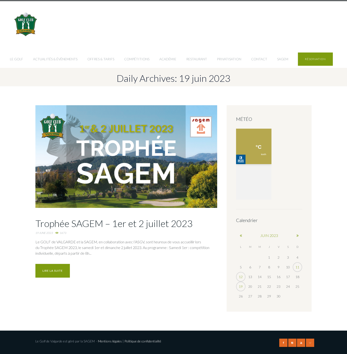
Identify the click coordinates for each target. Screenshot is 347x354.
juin (269, 235)
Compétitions (136, 59)
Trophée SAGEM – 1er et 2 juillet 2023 (114, 223)
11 (297, 267)
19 (241, 286)
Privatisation (229, 59)
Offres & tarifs (100, 59)
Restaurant (196, 59)
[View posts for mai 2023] (241, 235)
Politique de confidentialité (143, 341)
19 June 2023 (44, 233)
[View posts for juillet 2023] (297, 235)
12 (241, 277)
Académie (167, 59)
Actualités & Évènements (55, 59)
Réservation (315, 59)
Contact (259, 59)
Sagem (282, 59)
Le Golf (16, 59)
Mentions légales (110, 341)
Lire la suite (52, 270)
